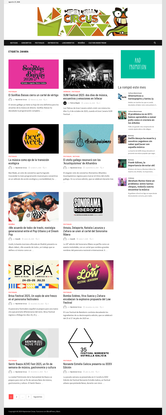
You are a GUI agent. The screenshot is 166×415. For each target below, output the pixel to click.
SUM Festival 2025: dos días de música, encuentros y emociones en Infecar (85, 97)
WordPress (51, 411)
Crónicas (66, 92)
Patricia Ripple (75, 103)
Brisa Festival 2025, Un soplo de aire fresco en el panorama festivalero (32, 297)
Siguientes (37, 396)
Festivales (39, 43)
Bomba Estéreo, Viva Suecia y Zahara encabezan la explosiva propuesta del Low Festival (87, 299)
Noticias (14, 43)
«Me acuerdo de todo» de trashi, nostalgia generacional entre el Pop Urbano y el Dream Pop (33, 231)
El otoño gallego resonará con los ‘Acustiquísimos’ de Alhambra (82, 161)
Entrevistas (53, 43)
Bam (58, 411)
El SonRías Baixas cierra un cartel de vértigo (33, 95)
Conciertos (26, 43)
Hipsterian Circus (21, 100)
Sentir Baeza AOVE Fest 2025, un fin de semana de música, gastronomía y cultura (32, 365)
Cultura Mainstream (97, 43)
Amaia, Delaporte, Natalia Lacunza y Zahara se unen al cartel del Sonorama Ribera (85, 231)
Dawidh (17, 239)
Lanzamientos (68, 43)
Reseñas (81, 43)
